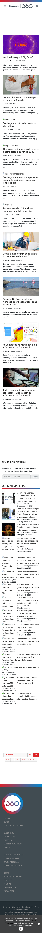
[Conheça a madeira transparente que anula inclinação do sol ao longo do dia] (13, 174)
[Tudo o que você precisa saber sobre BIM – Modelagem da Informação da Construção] (21, 386)
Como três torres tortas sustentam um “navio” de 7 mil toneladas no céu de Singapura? (20, 574)
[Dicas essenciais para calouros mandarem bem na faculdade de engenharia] (8, 641)
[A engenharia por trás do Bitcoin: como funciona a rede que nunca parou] (8, 530)
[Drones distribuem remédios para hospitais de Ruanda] (21, 94)
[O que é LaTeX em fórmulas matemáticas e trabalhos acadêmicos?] (8, 601)
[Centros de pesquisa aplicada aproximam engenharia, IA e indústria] (8, 563)
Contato (8, 880)
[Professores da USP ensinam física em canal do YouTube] (7, 205)
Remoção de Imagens (13, 877)
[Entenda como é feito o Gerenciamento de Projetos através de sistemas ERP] (8, 680)
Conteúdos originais (13, 826)
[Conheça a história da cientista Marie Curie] (9, 119)
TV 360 (7, 818)
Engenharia (9, 833)
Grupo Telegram (11, 862)
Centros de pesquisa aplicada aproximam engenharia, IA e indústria (28, 560)
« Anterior (9, 755)
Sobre (6, 873)
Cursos (7, 822)
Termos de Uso (11, 887)
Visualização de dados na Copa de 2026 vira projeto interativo (28, 627)
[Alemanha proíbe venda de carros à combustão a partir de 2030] (10, 145)
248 (17, 760)
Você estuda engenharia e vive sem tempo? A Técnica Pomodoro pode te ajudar (21, 657)
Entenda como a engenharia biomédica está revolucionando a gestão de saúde (19, 696)
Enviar (35, 477)
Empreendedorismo (13, 844)
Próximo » (32, 760)
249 (23, 760)
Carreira (8, 840)
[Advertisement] (21, 437)
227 (7, 760)
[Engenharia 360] (21, 6)
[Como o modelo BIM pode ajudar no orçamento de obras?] (21, 250)
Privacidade (9, 891)
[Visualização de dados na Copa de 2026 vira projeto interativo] (8, 630)
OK (21, 929)
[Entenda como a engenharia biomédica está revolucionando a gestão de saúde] (8, 695)
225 (30, 755)
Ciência (7, 847)
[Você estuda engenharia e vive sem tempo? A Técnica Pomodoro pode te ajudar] (8, 656)
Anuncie (7, 884)
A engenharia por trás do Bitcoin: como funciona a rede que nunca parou (28, 527)
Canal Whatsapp (11, 858)
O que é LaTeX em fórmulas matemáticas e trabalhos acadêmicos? (27, 600)
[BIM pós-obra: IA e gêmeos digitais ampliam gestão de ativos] (8, 588)
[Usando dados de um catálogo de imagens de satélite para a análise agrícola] (8, 546)
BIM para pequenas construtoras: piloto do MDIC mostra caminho (27, 613)
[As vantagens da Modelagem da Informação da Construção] (21, 341)
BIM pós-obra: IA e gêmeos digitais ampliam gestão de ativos (28, 587)
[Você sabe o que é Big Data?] (21, 53)
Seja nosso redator (13, 866)
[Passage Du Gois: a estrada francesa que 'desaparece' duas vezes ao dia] (21, 295)
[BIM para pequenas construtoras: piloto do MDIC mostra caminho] (8, 616)
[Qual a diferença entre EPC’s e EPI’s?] (7, 667)
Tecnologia (9, 837)
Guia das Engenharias (14, 855)
